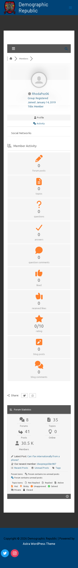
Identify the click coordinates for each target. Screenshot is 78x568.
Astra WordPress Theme (39, 543)
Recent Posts (21, 468)
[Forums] (11, 59)
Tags (58, 468)
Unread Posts (42, 468)
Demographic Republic (33, 7)
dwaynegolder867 (46, 464)
